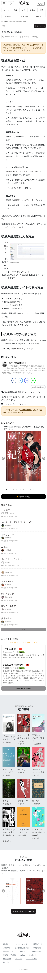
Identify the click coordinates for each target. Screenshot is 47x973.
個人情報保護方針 (22, 947)
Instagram (7, 958)
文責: (23, 367)
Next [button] (44, 458)
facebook (32, 955)
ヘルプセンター (22, 944)
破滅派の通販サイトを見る (23, 911)
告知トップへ (40, 26)
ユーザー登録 (25, 409)
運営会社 (23, 951)
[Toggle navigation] (4, 3)
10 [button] (34, 489)
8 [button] (27, 489)
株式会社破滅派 (9, 955)
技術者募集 (18, 348)
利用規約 (37, 947)
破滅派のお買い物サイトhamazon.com (22, 171)
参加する (6, 947)
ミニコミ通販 (31, 958)
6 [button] (20, 489)
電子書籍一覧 (24, 496)
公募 (41, 10)
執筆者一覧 (37, 944)
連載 (23, 10)
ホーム (6, 10)
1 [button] (3, 489)
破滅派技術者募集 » (38, 387)
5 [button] (17, 489)
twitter (22, 955)
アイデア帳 (23, 16)
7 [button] (23, 489)
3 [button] (10, 489)
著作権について (9, 951)
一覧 (23, 629)
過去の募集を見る (23, 688)
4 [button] (13, 489)
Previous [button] (3, 458)
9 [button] (30, 489)
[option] (23, 456)
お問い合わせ (36, 951)
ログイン (41, 4)
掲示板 (39, 16)
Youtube (18, 958)
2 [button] (6, 489)
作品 (15, 10)
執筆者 (32, 10)
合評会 (8, 16)
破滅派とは (7, 944)
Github (6, 962)
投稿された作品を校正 (24, 200)
